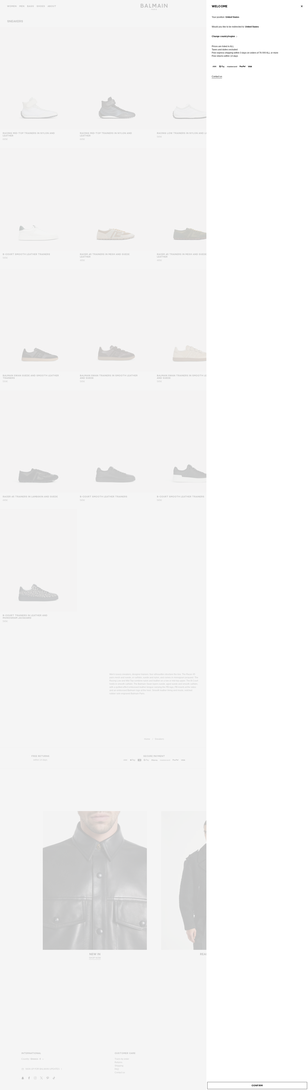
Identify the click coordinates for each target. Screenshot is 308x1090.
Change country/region (223, 36)
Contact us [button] (217, 76)
